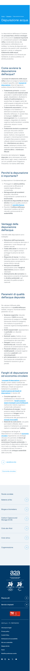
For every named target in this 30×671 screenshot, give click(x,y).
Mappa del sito (5, 646)
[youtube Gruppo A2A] (16, 659)
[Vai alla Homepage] (15, 581)
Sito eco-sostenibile (6, 642)
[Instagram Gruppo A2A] (5, 659)
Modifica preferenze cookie (9, 653)
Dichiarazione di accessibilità (9, 638)
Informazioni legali (6, 627)
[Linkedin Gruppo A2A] (9, 659)
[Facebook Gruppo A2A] (2, 659)
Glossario (8, 16)
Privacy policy (5, 631)
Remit (3, 649)
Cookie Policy (5, 635)
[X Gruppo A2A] (12, 659)
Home (3, 16)
